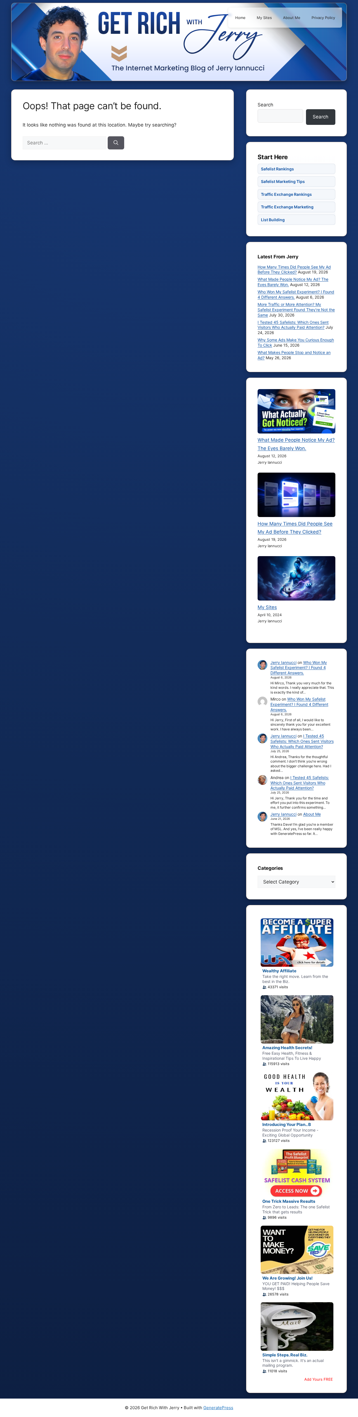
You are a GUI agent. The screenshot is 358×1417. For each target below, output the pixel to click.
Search (265, 105)
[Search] (116, 143)
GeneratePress (218, 1407)
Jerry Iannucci (283, 662)
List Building (273, 219)
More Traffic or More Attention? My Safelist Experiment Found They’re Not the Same (296, 309)
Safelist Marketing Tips (283, 181)
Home (240, 17)
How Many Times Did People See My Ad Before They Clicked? (294, 270)
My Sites (264, 17)
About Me (291, 17)
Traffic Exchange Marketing (287, 206)
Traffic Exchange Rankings (286, 194)
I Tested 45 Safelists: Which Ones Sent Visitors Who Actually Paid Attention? (293, 325)
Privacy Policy (323, 17)
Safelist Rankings (277, 168)
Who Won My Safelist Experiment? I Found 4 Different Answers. (298, 667)
